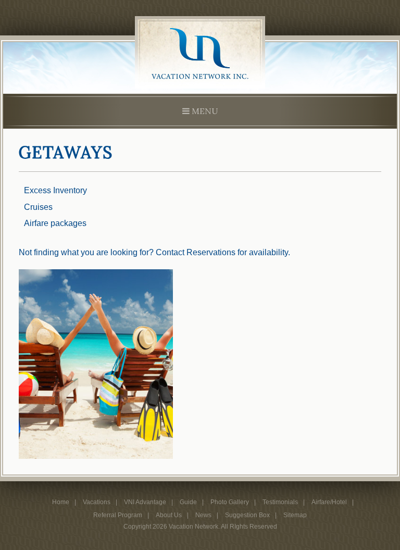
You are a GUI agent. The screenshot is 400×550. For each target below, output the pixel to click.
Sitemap (295, 515)
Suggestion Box (247, 515)
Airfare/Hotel (329, 502)
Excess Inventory (55, 190)
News (203, 515)
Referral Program (117, 515)
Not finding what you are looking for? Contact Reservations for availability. (154, 252)
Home (60, 502)
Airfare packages (55, 223)
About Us (169, 515)
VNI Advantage (145, 502)
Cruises (38, 207)
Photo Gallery (229, 502)
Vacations (96, 502)
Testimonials (280, 502)
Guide (188, 502)
